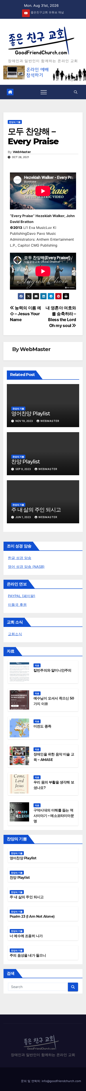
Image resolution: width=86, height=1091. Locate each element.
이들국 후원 (17, 604)
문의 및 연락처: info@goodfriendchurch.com (51, 1081)
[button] (75, 92)
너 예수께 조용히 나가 (26, 936)
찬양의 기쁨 (15, 122)
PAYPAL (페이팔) (21, 596)
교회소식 (15, 634)
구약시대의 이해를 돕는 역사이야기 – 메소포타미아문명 (54, 815)
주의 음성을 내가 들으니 (28, 955)
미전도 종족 (42, 726)
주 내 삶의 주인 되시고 (36, 509)
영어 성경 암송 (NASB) (26, 566)
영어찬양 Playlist (30, 413)
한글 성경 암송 (19, 558)
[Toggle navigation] (44, 92)
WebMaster (22, 152)
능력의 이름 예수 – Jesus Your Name (25, 313)
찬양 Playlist (25, 461)
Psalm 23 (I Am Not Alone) (32, 916)
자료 (37, 665)
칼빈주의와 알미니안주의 (52, 670)
